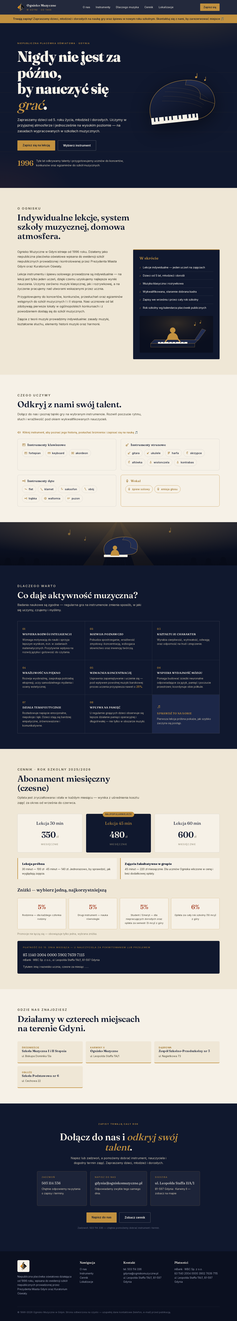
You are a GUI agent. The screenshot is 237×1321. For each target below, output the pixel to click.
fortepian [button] (35, 453)
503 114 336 (51, 1183)
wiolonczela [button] (161, 462)
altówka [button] (137, 462)
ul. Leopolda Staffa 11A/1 (174, 1183)
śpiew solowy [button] (141, 489)
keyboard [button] (58, 453)
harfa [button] (175, 453)
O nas (86, 7)
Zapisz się (209, 7)
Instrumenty (103, 7)
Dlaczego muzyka (127, 7)
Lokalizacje (166, 7)
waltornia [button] (54, 498)
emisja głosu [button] (169, 489)
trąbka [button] (33, 498)
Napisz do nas (101, 1217)
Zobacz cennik (135, 1217)
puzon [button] (76, 498)
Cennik (148, 7)
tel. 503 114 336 (132, 1269)
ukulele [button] (156, 453)
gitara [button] (136, 453)
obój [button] (91, 489)
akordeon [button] (82, 453)
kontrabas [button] (187, 462)
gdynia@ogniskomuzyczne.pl (118, 1183)
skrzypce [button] (196, 453)
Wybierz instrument (77, 145)
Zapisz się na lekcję (36, 145)
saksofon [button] (71, 489)
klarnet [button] (49, 489)
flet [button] (31, 489)
